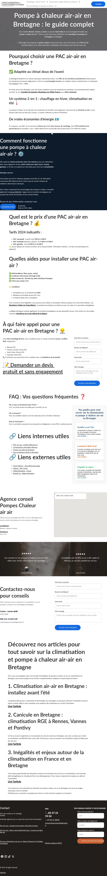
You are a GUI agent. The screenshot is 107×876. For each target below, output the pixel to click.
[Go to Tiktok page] (9, 856)
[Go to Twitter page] (13, 856)
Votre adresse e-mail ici (85, 830)
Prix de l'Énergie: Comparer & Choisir (40, 6)
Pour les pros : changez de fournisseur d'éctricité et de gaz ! (19, 826)
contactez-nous (8, 207)
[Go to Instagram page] (5, 856)
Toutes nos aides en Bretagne (23, 450)
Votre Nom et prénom (81, 338)
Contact (98, 4)
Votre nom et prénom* (85, 812)
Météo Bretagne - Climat (22, 471)
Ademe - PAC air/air (20, 468)
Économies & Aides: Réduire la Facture (63, 2)
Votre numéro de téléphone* (87, 821)
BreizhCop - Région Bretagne (23, 473)
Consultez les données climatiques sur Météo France (40, 92)
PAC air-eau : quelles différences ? (25, 445)
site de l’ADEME (15, 192)
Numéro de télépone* (81, 348)
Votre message (78, 367)
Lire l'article (14, 706)
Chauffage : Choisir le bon (36, 2)
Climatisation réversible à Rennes (25, 447)
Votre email (77, 357)
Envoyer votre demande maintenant (92, 841)
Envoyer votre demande (87, 383)
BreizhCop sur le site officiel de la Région (31, 314)
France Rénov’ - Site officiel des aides (26, 466)
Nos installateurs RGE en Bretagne (25, 452)
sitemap (3, 872)
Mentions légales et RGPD (53, 843)
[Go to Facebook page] (2, 856)
